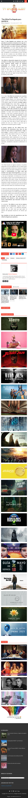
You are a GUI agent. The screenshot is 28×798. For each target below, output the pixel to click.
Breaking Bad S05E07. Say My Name (15, 740)
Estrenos (12, 258)
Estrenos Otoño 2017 (21, 258)
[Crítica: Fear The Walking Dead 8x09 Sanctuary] (23, 292)
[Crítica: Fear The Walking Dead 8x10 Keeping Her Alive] (14, 292)
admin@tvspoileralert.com (16, 796)
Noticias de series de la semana (13, 763)
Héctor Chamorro (5, 23)
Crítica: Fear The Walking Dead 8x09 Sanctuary (23, 297)
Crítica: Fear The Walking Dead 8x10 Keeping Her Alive (14, 297)
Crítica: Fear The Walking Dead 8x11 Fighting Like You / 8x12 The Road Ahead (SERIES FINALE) (5, 299)
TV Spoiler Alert (10, 793)
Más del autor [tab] (16, 286)
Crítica (7, 258)
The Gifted (4, 260)
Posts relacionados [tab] (6, 286)
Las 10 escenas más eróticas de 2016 (15, 755)
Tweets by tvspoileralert (6, 785)
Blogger (8, 796)
